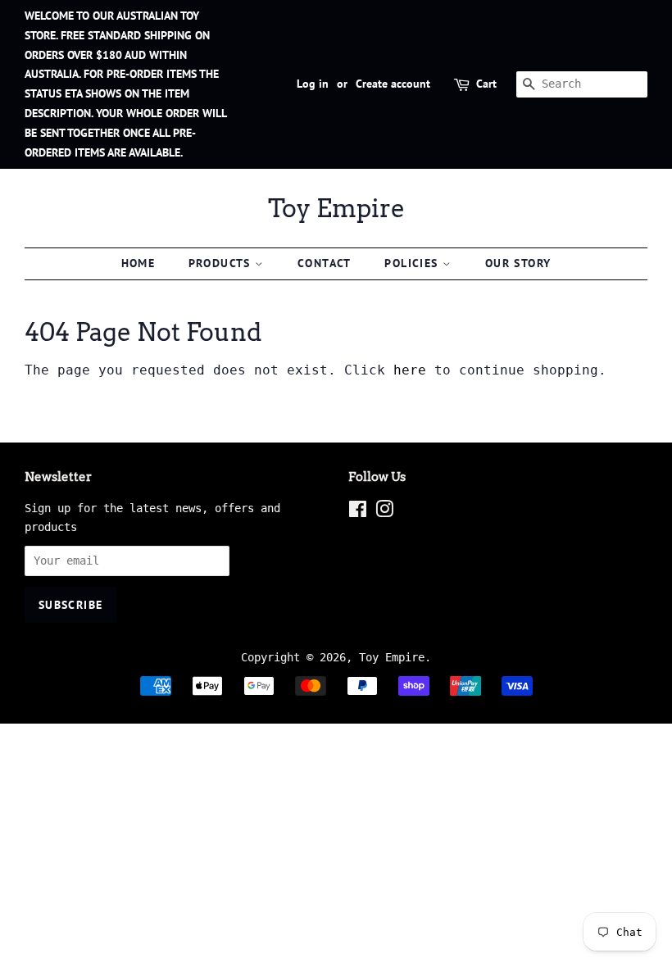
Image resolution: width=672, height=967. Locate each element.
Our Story (518, 263)
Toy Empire (336, 208)
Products (222, 263)
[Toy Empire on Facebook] (357, 512)
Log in (313, 83)
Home (138, 263)
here (409, 370)
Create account (393, 83)
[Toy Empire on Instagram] (384, 512)
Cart (486, 83)
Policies (413, 263)
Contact (324, 263)
